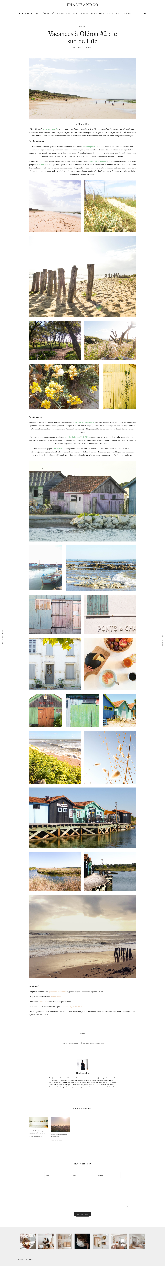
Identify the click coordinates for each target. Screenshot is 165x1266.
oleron (86, 1043)
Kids (75, 13)
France (71, 1043)
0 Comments (88, 47)
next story (163, 640)
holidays (77, 1043)
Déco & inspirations (61, 13)
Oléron (82, 26)
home (36, 13)
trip (91, 1043)
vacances (96, 1043)
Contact (127, 13)
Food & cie (84, 13)
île (82, 1043)
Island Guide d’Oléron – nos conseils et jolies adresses (38, 1132)
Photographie (97, 13)
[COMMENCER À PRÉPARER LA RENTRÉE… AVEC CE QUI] (100, 1241)
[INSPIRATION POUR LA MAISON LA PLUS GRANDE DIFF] (28, 1241)
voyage (103, 1043)
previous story (2, 636)
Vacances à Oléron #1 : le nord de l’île (59, 1135)
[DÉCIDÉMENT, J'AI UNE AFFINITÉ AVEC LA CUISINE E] (64, 1241)
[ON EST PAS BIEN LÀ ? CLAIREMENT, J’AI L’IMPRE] (137, 1241)
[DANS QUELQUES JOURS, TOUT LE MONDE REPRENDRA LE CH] (46, 1241)
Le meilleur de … (114, 13)
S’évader (45, 13)
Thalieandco (83, 4)
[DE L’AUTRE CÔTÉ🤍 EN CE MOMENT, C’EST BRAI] (119, 1241)
